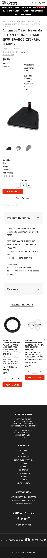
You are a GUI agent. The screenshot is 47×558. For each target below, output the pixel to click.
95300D (13, 271)
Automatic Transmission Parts (23, 497)
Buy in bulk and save (10, 176)
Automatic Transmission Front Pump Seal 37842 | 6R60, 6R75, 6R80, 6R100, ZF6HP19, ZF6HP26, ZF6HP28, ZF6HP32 (11, 347)
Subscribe (24, 467)
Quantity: (23, 180)
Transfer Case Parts (23, 504)
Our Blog (23, 480)
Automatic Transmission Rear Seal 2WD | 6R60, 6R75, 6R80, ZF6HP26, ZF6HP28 (34, 345)
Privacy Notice (23, 457)
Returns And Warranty (23, 460)
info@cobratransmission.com (23, 426)
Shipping (23, 463)
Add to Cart (12, 385)
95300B (13, 267)
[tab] (23, 218)
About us (23, 450)
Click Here (7, 11)
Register (27, 473)
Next (44, 339)
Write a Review (8, 55)
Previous (3, 339)
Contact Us (23, 470)
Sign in (18, 473)
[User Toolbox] (35, 3)
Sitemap (23, 476)
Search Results (23, 483)
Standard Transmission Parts (23, 500)
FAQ (23, 453)
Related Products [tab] (21, 304)
